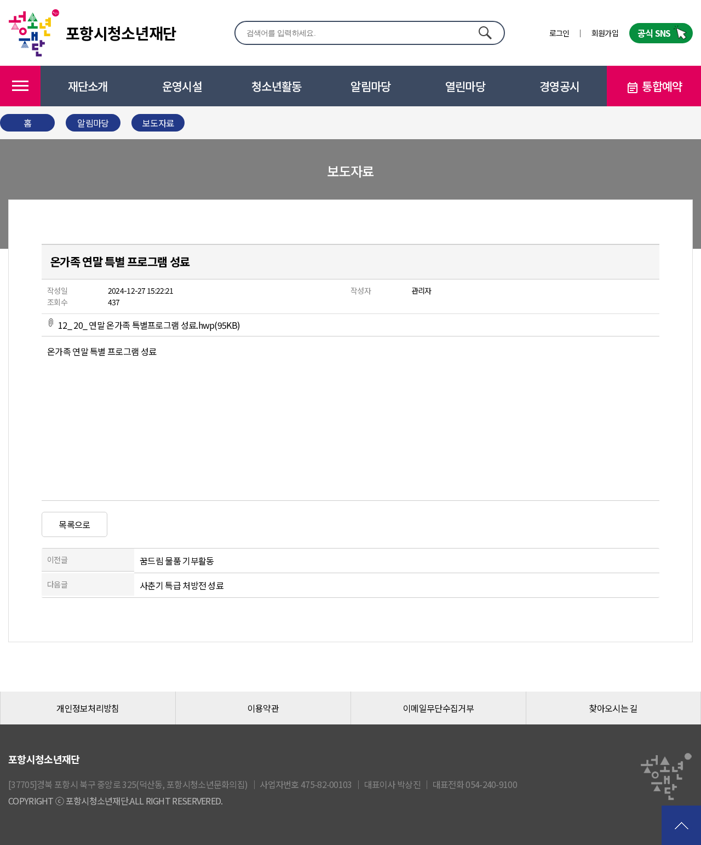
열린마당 (465, 86)
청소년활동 (276, 86)
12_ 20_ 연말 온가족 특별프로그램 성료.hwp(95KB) (149, 325)
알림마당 (370, 86)
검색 (485, 32)
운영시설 (182, 86)
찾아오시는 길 (613, 708)
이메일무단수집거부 (438, 708)
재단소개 (88, 86)
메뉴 (20, 86)
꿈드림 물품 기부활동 (177, 560)
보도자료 (158, 122)
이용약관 (263, 708)
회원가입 (604, 32)
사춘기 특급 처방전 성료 (181, 585)
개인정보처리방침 (87, 708)
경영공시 (559, 86)
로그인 (559, 32)
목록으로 (74, 524)
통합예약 (662, 86)
